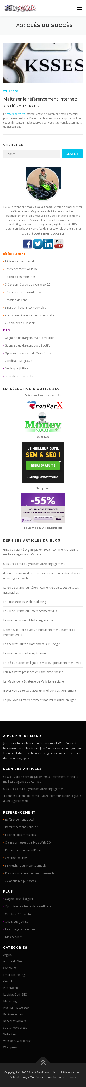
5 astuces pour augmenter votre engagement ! (34, 564)
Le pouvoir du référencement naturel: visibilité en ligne (39, 700)
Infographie (11, 988)
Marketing (10, 1001)
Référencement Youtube (21, 269)
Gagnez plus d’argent (19, 899)
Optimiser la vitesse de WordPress (28, 353)
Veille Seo (10, 91)
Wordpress (10, 1047)
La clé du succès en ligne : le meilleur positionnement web (42, 663)
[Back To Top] (43, 1062)
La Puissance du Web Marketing (24, 602)
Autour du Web (13, 961)
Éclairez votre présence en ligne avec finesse (33, 672)
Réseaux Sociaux (14, 1021)
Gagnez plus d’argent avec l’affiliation (29, 338)
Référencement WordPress (23, 292)
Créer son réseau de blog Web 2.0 (28, 284)
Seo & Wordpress (15, 1028)
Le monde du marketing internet (25, 653)
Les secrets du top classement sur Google (31, 644)
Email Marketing (14, 975)
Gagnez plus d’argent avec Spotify (27, 345)
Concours (9, 968)
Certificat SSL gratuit (18, 361)
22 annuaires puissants (20, 323)
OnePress (36, 1077)
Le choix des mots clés (20, 277)
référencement (16, 114)
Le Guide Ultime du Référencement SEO (30, 611)
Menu (79, 8)
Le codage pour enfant (20, 376)
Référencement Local (19, 261)
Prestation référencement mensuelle (29, 315)
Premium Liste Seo (16, 1008)
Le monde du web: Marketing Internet (28, 620)
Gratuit (7, 981)
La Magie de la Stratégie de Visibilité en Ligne (33, 681)
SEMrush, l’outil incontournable (25, 308)
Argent (7, 955)
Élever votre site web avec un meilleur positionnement (39, 691)
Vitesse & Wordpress (17, 1041)
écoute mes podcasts (48, 233)
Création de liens (16, 300)
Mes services (14, 937)
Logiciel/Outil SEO (15, 994)
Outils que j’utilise (16, 368)
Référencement (13, 1014)
